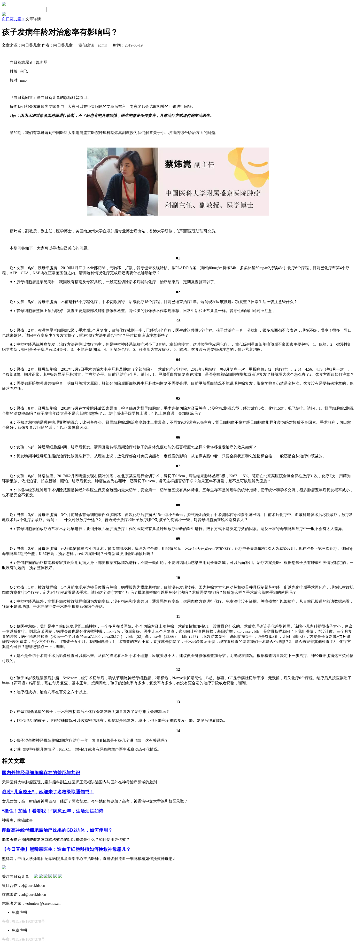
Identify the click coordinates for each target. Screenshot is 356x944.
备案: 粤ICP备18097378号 (23, 921)
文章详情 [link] (33, 19)
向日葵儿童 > (13, 19)
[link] (13, 19)
